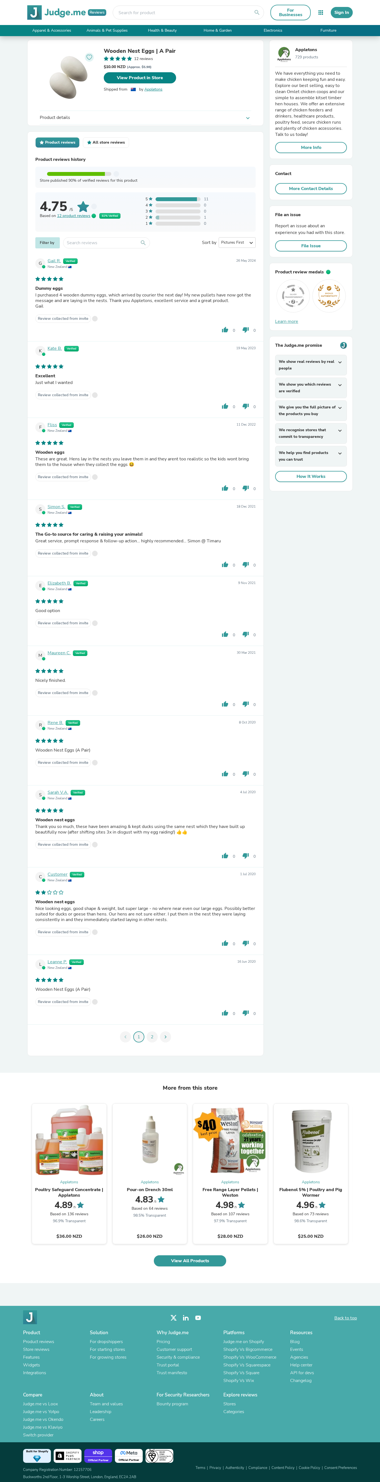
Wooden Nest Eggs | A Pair (140, 51)
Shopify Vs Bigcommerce (247, 1349)
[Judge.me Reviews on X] (173, 1317)
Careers (97, 1419)
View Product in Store (140, 78)
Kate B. (55, 348)
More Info (311, 147)
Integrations (34, 1373)
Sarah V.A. (58, 792)
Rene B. (55, 723)
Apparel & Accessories (51, 30)
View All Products (190, 1261)
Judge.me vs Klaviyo (43, 1427)
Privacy (215, 1467)
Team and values (106, 1404)
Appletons (153, 89)
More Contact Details (311, 189)
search (257, 12)
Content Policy (283, 1467)
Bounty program (172, 1404)
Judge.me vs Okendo (43, 1419)
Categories (233, 1411)
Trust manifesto (172, 1373)
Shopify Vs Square (241, 1373)
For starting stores (107, 1349)
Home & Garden (218, 30)
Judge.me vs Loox (40, 1404)
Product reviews (38, 1341)
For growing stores (108, 1357)
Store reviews (36, 1349)
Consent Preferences (340, 1467)
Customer (58, 874)
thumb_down (245, 329)
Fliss (52, 425)
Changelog (301, 1380)
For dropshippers (106, 1341)
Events (296, 1349)
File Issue (311, 246)
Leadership (100, 1411)
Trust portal (168, 1365)
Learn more (286, 321)
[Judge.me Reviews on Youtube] (198, 1317)
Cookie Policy (309, 1467)
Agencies (299, 1357)
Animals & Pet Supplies (107, 30)
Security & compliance (178, 1357)
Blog (295, 1341)
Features (31, 1357)
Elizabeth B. (59, 583)
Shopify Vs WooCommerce (249, 1357)
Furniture (328, 30)
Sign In (341, 12)
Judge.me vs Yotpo (41, 1411)
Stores (229, 1404)
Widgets (31, 1365)
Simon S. (56, 507)
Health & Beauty (162, 30)
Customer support (174, 1349)
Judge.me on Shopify (243, 1341)
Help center (301, 1365)
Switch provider (38, 1435)
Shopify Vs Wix (238, 1380)
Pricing (163, 1341)
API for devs (302, 1373)
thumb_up (225, 329)
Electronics (273, 30)
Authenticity (234, 1467)
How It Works (311, 476)
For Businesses (290, 12)
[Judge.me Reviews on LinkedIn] (185, 1317)
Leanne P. (57, 962)
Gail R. (54, 261)
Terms (200, 1467)
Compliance (257, 1467)
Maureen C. (59, 653)
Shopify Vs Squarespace (246, 1365)
